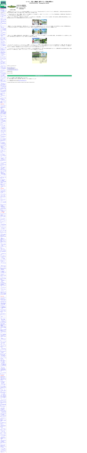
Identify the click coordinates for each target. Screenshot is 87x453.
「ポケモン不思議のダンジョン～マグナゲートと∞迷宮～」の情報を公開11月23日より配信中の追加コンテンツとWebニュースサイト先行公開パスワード (3, 396)
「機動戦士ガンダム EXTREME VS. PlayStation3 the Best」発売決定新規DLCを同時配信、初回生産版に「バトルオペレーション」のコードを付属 (3, 240)
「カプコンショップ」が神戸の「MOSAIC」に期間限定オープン (3, 177)
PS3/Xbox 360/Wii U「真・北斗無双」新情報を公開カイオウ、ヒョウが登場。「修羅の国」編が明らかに (3, 22)
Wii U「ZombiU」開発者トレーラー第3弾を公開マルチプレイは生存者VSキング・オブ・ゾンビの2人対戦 (3, 30)
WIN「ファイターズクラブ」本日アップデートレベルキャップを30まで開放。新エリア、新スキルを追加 (3, 310)
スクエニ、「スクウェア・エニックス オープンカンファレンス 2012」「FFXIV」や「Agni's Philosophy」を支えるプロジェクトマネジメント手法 (3, 195)
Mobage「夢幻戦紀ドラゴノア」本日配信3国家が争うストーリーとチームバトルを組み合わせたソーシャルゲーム (3, 76)
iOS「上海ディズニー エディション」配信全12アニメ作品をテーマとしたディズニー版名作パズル (3, 155)
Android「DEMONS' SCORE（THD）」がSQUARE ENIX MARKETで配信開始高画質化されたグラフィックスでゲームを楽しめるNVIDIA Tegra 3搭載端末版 (3, 325)
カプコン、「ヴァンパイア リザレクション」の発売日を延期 (3, 358)
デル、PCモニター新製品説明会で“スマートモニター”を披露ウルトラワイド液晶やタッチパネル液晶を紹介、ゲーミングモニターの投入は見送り (3, 120)
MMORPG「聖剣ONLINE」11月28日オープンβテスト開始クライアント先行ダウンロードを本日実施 (3, 361)
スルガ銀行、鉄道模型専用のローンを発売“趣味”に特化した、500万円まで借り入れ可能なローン (3, 235)
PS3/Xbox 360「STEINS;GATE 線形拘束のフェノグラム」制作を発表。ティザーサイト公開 (3, 426)
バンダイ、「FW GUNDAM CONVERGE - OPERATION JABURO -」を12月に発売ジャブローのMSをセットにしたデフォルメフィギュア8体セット (3, 53)
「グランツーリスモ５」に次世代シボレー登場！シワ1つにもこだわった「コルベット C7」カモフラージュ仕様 (3, 131)
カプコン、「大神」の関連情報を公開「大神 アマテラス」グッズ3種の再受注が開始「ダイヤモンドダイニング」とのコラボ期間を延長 (3, 173)
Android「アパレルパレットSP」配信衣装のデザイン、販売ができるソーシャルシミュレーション (3, 275)
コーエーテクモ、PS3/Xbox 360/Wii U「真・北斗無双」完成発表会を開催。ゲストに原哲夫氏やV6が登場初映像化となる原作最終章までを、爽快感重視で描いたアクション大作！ (3, 111)
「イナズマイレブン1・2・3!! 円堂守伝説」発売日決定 (3, 254)
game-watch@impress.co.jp (22, 80)
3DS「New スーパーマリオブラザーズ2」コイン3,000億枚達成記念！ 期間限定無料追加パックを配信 (3, 306)
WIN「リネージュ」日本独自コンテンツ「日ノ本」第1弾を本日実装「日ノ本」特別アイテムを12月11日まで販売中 (3, 354)
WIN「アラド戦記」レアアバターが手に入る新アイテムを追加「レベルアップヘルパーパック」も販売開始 (3, 257)
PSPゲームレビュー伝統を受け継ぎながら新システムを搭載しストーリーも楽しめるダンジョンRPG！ (3, 11)
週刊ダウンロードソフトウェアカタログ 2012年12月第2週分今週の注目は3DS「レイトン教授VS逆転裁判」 (3, 205)
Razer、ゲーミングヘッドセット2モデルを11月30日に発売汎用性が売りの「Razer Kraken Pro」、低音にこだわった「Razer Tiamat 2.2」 (3, 215)
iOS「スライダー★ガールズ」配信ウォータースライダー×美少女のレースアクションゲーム (3, 151)
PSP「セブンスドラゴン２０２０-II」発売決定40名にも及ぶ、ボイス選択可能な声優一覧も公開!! (3, 387)
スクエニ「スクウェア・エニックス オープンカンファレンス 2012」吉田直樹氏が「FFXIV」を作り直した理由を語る (3, 298)
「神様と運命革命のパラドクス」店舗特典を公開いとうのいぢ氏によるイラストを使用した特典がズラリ (3, 365)
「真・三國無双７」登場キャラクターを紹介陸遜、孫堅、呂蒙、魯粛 (3, 322)
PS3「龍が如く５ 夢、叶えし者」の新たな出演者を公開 (3, 423)
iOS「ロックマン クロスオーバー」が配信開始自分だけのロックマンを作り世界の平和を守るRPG (3, 139)
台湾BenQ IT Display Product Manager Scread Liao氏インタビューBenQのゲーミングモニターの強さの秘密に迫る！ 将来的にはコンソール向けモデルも (3, 378)
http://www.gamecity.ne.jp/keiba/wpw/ (12, 69)
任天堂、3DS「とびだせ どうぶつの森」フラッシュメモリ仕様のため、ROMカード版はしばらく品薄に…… (3, 15)
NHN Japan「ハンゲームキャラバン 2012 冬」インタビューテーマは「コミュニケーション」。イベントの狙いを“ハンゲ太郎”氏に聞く (3, 201)
